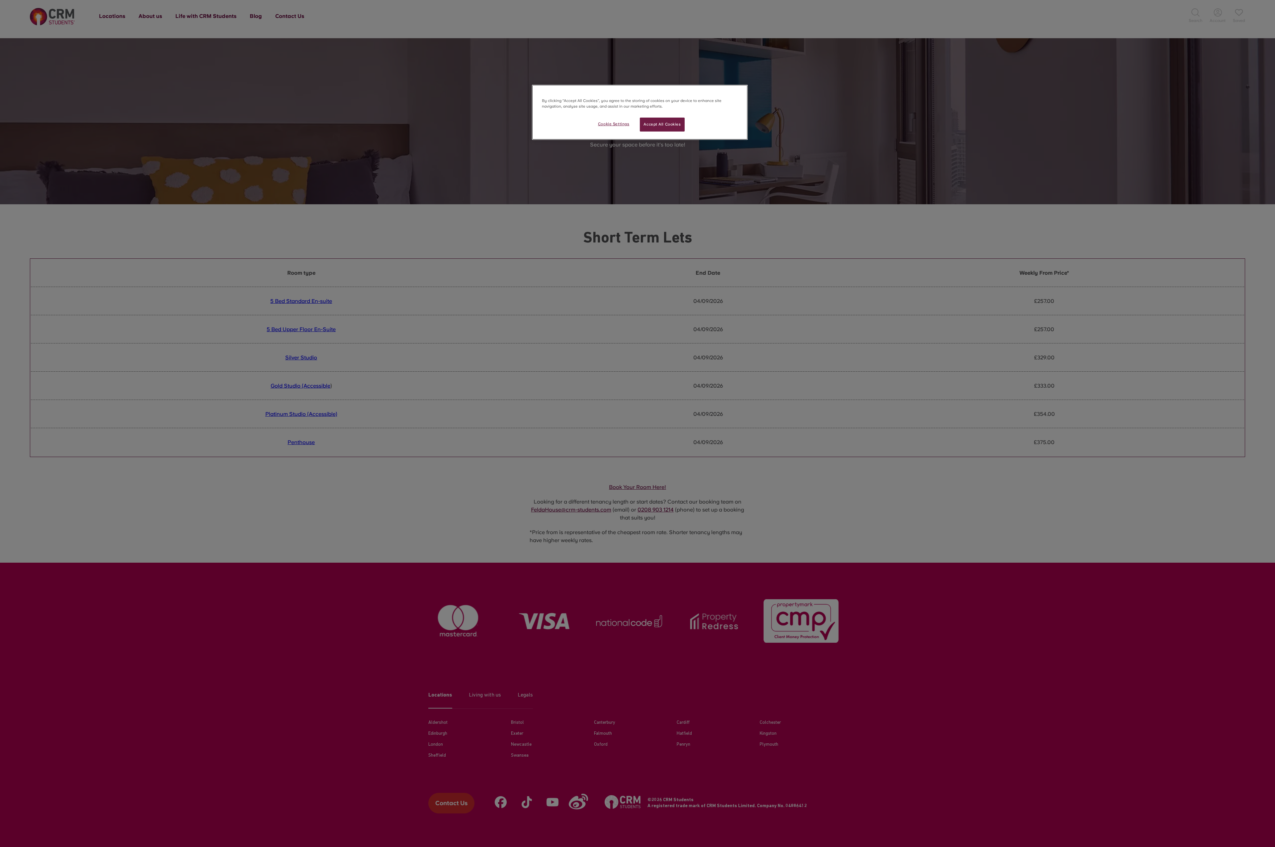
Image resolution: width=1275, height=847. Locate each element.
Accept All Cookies (662, 124)
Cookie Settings (614, 124)
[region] (640, 112)
